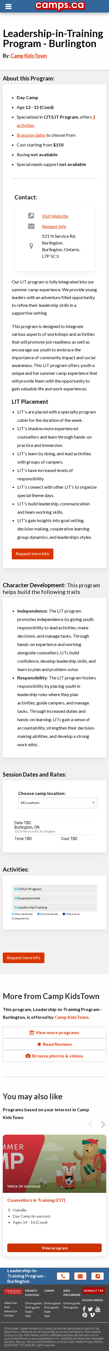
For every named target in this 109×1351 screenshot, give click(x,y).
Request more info (32, 553)
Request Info (54, 226)
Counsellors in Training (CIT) (36, 1200)
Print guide (32, 1307)
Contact (9, 1315)
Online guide (33, 1303)
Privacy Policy (93, 1341)
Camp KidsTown (29, 56)
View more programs (56, 1032)
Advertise (10, 1311)
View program (55, 1247)
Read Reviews (56, 1044)
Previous (90, 1123)
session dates (31, 135)
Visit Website (55, 216)
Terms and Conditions (41, 1341)
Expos (29, 1311)
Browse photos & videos (56, 1055)
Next (103, 1123)
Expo (47, 1311)
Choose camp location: (41, 793)
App (27, 1315)
